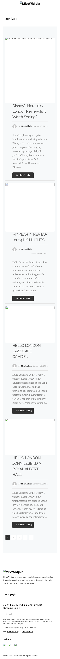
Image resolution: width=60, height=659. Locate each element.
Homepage (9, 594)
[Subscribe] (54, 614)
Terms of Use (27, 631)
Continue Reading (24, 175)
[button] (4, 5)
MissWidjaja (26, 126)
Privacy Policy (12, 631)
